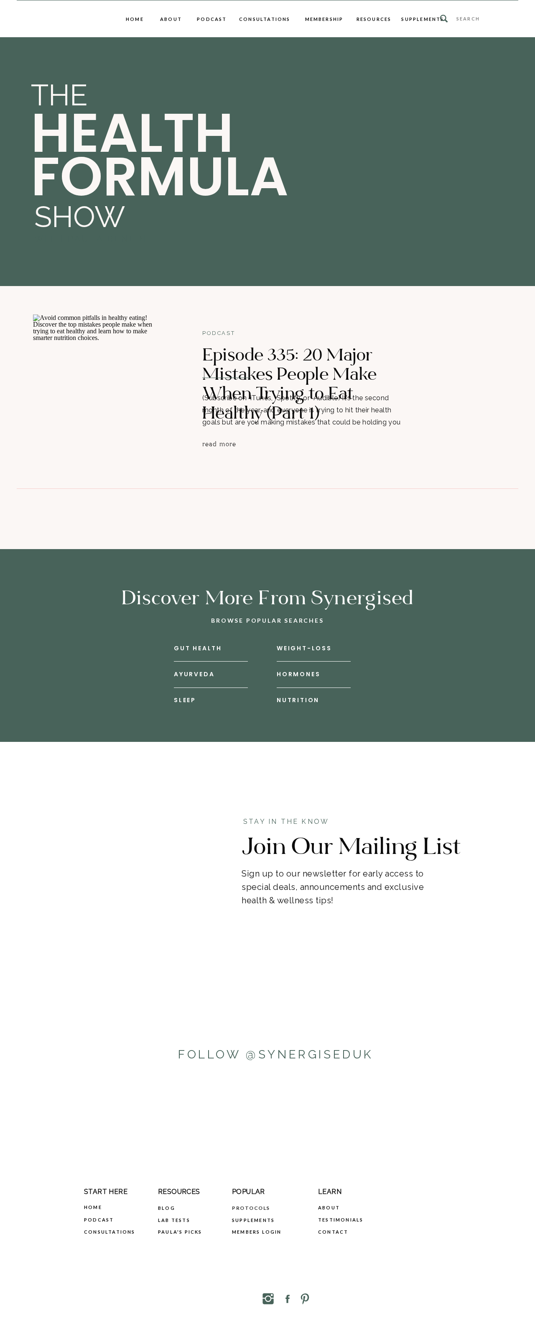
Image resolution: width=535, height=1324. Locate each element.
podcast (218, 333)
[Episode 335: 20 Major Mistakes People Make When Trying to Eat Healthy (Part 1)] (98, 384)
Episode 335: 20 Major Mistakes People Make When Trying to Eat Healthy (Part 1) (289, 384)
